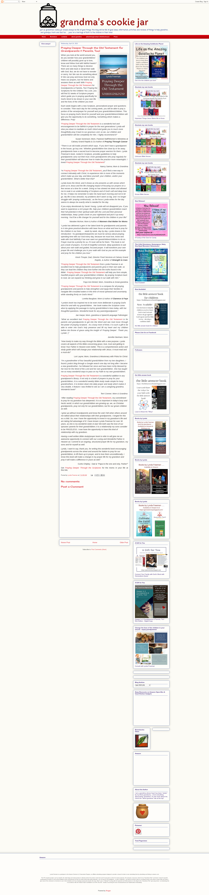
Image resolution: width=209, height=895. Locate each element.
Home (44, 37)
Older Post (124, 542)
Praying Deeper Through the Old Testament (80, 124)
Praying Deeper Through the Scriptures (83, 468)
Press (116, 37)
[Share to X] (100, 475)
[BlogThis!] (98, 475)
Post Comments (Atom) (98, 549)
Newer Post (65, 542)
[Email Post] (91, 475)
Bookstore (53, 37)
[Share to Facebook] (102, 475)
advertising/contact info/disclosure (97, 37)
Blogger (108, 891)
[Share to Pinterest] (104, 475)
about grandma (76, 37)
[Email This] (95, 475)
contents (64, 37)
